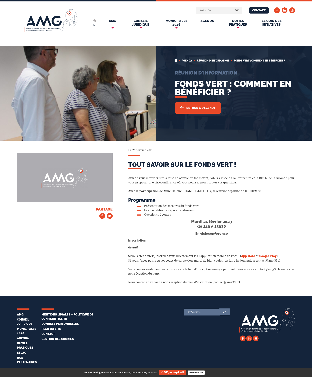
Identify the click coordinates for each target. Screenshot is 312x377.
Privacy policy (216, 372)
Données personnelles (60, 324)
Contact (259, 10)
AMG (112, 21)
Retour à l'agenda (201, 108)
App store (248, 256)
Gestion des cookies (58, 339)
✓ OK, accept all (172, 372)
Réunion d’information (206, 73)
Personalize (196, 372)
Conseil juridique (140, 22)
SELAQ (21, 352)
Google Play (268, 256)
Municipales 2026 (176, 22)
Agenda (207, 21)
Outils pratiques (238, 22)
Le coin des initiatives (271, 22)
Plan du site (51, 329)
